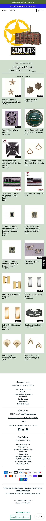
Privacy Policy (23, 452)
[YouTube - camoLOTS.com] (27, 429)
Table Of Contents (23, 404)
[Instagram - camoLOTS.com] (23, 429)
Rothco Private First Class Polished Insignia (34, 162)
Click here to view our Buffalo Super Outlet (23, 418)
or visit (23, 422)
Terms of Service (23, 454)
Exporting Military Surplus (23, 456)
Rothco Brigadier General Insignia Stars (11, 101)
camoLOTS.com (26, 500)
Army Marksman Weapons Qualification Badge (11, 163)
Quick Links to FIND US (23, 389)
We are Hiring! (23, 401)
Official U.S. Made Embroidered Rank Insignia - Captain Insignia (10, 229)
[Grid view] (33, 70)
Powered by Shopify (23, 503)
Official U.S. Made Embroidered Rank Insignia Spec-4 (10, 263)
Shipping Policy (23, 447)
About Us (23, 392)
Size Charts (23, 397)
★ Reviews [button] (44, 262)
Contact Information (23, 444)
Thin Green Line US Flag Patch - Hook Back (10, 196)
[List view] (35, 70)
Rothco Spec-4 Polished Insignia (9, 356)
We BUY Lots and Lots (23, 459)
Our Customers (23, 399)
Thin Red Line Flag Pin (34, 194)
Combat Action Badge (33, 325)
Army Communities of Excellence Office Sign (34, 131)
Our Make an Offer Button (23, 461)
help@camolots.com (28, 414)
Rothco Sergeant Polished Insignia (32, 356)
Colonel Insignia (31, 261)
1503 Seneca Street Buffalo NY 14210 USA (23, 425)
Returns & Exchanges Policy (23, 449)
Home (16, 63)
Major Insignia (31, 100)
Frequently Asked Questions (23, 394)
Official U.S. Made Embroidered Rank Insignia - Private (32, 228)
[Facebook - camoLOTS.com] (19, 429)
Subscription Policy (23, 464)
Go (33, 517)
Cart (41, 10)
